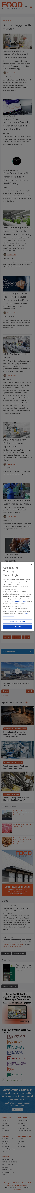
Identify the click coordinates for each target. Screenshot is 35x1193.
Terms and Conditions (17, 601)
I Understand (17, 626)
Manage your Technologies (17, 621)
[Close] (31, 564)
